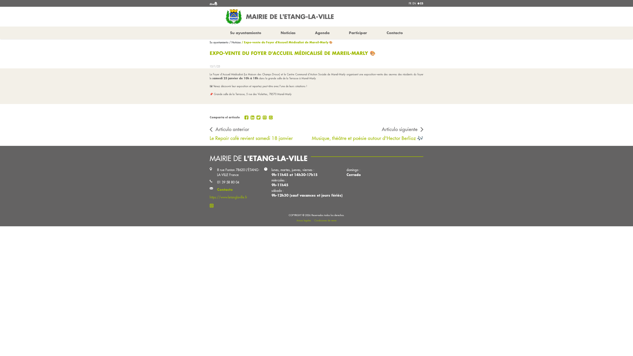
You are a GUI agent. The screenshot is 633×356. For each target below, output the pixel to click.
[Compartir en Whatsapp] (271, 117)
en (414, 3)
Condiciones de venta (325, 220)
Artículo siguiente (400, 129)
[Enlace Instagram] (212, 205)
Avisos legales (304, 220)
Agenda (322, 32)
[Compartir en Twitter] (259, 117)
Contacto (395, 32)
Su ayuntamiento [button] (245, 32)
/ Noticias (235, 42)
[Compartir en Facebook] (247, 117)
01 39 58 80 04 (228, 182)
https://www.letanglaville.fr (228, 197)
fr (410, 3)
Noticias (288, 32)
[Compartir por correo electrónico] (265, 117)
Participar (358, 32)
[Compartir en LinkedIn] (253, 117)
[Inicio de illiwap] (253, 3)
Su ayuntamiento (219, 42)
